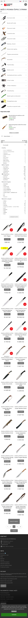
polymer (14, 209)
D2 (14, 195)
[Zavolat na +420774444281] (4, 1)
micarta (14, 205)
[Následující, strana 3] (17, 526)
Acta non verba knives (14, 151)
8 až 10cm (14, 167)
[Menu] (2, 4)
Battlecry (14, 158)
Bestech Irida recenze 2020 (6, 580)
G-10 (14, 202)
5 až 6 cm (14, 175)
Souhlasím (14, 614)
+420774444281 (6, 542)
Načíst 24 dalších (14, 521)
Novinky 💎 (3, 553)
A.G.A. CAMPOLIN (14, 150)
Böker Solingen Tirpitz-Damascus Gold (9, 578)
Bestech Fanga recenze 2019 (7, 582)
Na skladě (14, 145)
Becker (14, 163)
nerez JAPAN (14, 188)
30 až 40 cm (14, 178)
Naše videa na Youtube (8, 546)
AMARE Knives (14, 154)
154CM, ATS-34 (14, 191)
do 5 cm (14, 176)
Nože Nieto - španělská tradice (7, 596)
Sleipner (14, 196)
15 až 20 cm (14, 171)
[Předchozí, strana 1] (10, 526)
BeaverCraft (14, 161)
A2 (14, 193)
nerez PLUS (14, 186)
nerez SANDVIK (14, 189)
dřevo (14, 203)
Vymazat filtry (14, 216)
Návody (2, 560)
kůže (14, 211)
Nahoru (15, 530)
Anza (14, 156)
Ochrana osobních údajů (6, 565)
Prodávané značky (5, 567)
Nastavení (14, 611)
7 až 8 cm (14, 169)
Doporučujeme (7, 136)
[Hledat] (23, 1)
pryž (14, 208)
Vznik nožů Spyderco (5, 592)
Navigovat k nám (5, 555)
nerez (14, 185)
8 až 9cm (14, 179)
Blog (2, 556)
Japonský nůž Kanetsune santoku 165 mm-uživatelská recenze (14, 576)
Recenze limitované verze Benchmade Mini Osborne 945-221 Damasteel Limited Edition (13, 574)
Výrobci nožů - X (4, 601)
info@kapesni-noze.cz (8, 541)
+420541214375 (4, 544)
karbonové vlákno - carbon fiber (14, 206)
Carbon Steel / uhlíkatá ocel (14, 192)
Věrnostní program (5, 561)
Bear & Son (14, 160)
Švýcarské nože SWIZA (5, 594)
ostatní (14, 212)
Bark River (14, 157)
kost (14, 213)
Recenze (2, 558)
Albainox (14, 153)
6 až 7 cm (14, 172)
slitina (14, 201)
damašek (14, 183)
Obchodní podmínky (5, 563)
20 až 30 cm (14, 174)
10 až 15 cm (14, 168)
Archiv (3, 585)
